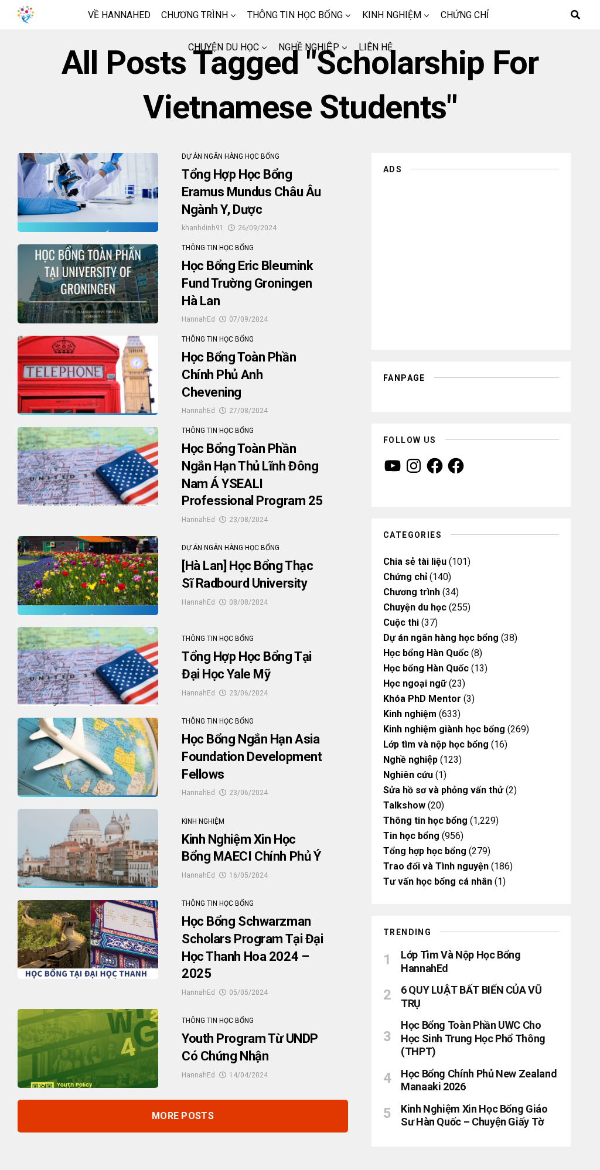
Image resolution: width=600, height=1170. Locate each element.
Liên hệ (376, 47)
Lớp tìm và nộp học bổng (436, 744)
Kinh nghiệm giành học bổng (444, 729)
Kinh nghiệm (391, 15)
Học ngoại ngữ (414, 683)
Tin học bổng (411, 835)
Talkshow (404, 805)
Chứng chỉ (465, 15)
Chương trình (194, 15)
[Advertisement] (471, 259)
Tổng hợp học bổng (424, 851)
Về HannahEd (119, 15)
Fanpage (404, 378)
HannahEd (198, 319)
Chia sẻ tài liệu (414, 561)
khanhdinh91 (203, 228)
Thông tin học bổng (295, 15)
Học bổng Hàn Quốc (426, 653)
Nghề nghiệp (308, 47)
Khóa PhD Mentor (422, 698)
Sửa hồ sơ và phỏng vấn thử (443, 790)
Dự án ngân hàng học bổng (441, 637)
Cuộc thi (401, 622)
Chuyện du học (223, 47)
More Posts (183, 1115)
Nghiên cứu (408, 774)
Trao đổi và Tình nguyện (436, 866)
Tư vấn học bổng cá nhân (437, 881)
